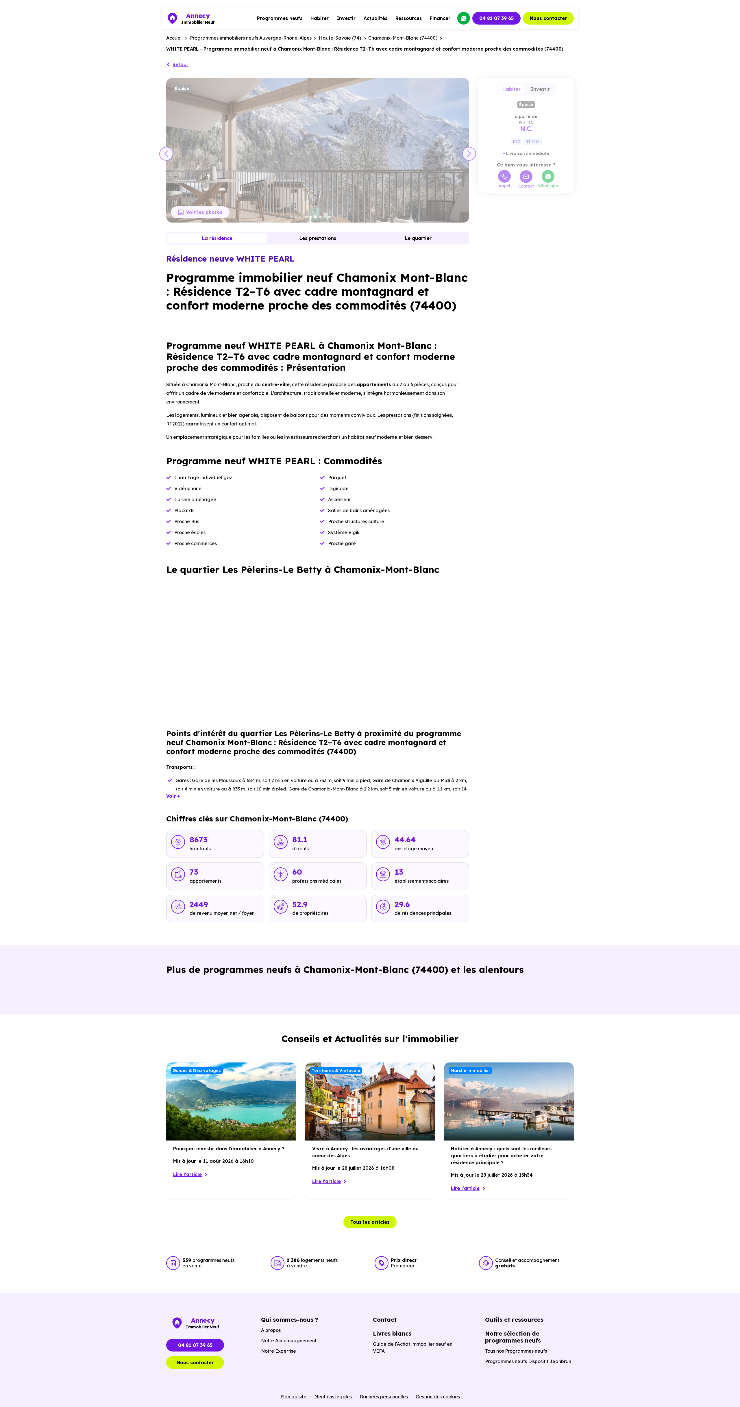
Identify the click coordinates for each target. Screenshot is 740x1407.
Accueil (174, 38)
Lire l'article (187, 1174)
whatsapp (463, 18)
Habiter (319, 18)
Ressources (408, 18)
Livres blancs (392, 1333)
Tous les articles (370, 1222)
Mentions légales (333, 1396)
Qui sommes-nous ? (289, 1319)
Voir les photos (204, 212)
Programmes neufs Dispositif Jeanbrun (528, 1361)
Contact (526, 186)
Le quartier (418, 238)
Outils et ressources (514, 1319)
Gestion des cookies (438, 1396)
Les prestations (317, 238)
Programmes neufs (279, 18)
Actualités (375, 18)
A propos (271, 1330)
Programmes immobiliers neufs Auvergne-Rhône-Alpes (251, 38)
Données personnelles (384, 1396)
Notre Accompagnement (289, 1340)
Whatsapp (548, 185)
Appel (504, 185)
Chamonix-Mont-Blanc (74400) (402, 38)
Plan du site (293, 1396)
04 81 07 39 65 (496, 18)
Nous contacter (548, 18)
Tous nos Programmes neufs (516, 1351)
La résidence (217, 238)
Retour (180, 64)
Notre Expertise (278, 1351)
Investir (346, 18)
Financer (440, 18)
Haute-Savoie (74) (340, 38)
